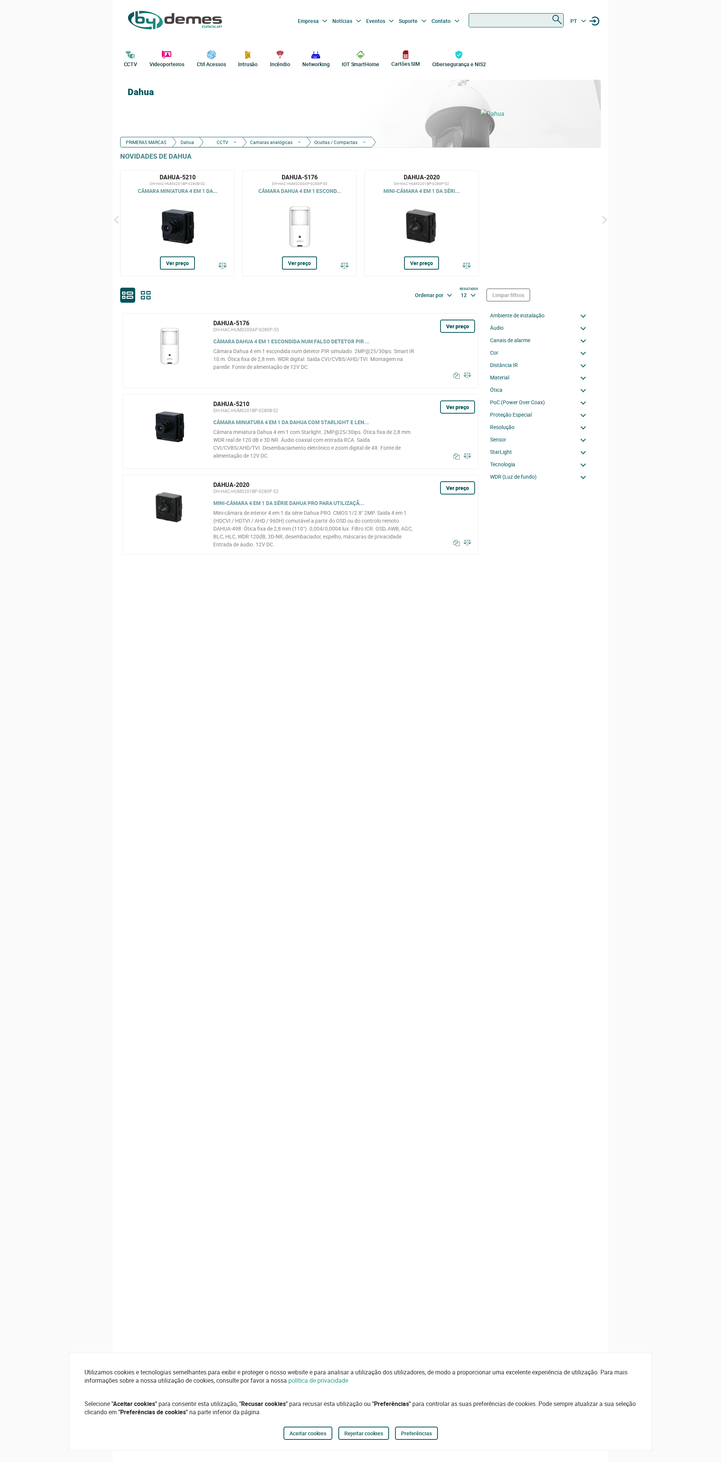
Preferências (416, 1433)
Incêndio (280, 64)
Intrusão (248, 64)
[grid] (145, 295)
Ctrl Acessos (211, 64)
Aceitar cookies (308, 1433)
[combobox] (516, 20)
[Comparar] (222, 266)
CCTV (130, 64)
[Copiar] (455, 375)
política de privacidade (318, 1380)
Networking (315, 64)
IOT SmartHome (360, 64)
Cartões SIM (405, 63)
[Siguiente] (604, 219)
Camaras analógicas (271, 142)
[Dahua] (537, 113)
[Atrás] (116, 219)
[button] (540, 315)
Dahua (187, 142)
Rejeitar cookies (363, 1433)
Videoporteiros (167, 64)
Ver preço (177, 263)
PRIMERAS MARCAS (146, 142)
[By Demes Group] (175, 21)
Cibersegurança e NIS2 (459, 64)
